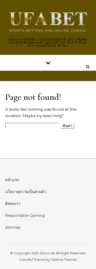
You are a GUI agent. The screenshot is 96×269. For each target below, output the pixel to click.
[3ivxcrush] (48, 22)
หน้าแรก (12, 179)
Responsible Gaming (25, 215)
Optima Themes (63, 259)
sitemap (13, 227)
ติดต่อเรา (12, 203)
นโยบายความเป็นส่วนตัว (25, 191)
